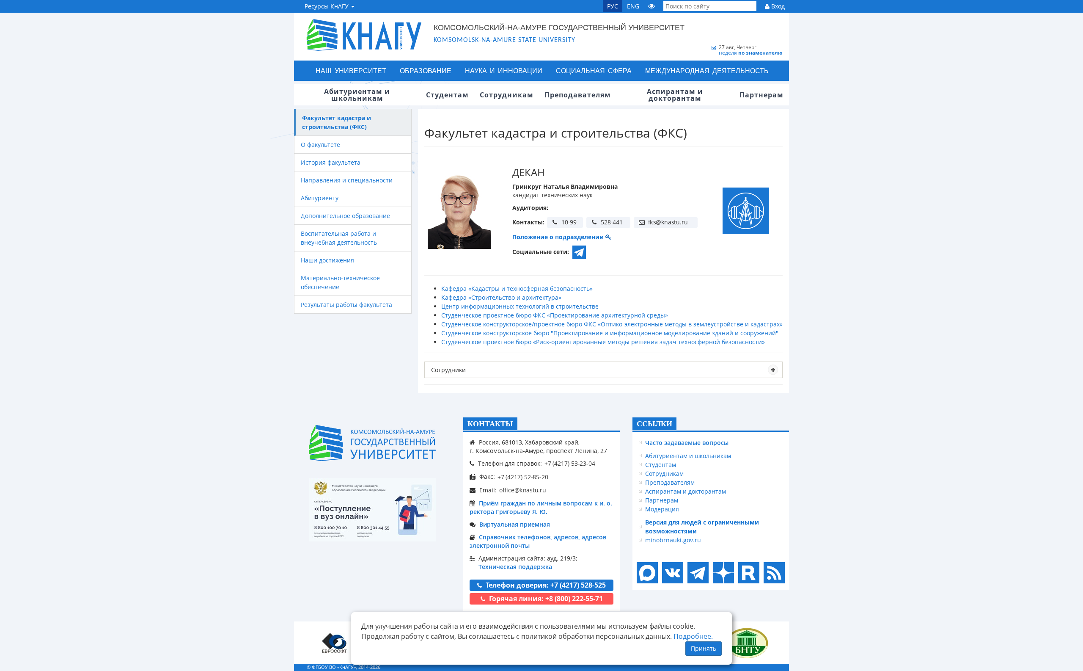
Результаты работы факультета (346, 305)
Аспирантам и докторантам (685, 491)
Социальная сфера (594, 70)
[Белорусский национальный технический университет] (747, 642)
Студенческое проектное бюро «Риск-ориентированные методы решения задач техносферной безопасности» (603, 342)
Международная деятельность (707, 70)
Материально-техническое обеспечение (340, 282)
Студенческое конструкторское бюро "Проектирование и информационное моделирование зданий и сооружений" (609, 333)
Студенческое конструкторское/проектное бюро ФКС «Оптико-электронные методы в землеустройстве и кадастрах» (612, 324)
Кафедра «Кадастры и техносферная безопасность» (517, 288)
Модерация (662, 509)
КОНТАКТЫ (490, 424)
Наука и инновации (503, 70)
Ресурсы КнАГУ (327, 6)
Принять (703, 648)
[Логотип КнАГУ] (372, 443)
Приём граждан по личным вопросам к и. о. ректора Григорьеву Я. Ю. (541, 507)
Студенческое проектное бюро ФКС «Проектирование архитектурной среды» (554, 315)
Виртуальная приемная (514, 524)
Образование (425, 70)
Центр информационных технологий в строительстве (520, 306)
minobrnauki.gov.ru (673, 540)
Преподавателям (670, 482)
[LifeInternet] (772, 667)
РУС (612, 6)
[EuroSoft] (334, 643)
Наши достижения (327, 260)
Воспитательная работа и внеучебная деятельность (339, 237)
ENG (633, 6)
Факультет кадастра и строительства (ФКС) (336, 122)
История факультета (330, 162)
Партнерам (661, 500)
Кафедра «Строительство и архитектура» (501, 297)
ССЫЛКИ (654, 424)
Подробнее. (693, 636)
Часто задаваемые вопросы (686, 443)
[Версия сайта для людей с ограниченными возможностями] (651, 6)
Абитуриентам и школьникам (688, 456)
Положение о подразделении (558, 237)
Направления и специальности (347, 180)
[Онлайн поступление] (372, 509)
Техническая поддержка (515, 567)
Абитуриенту (319, 198)
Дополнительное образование (345, 216)
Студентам (660, 465)
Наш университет (351, 70)
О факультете (320, 145)
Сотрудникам (664, 473)
